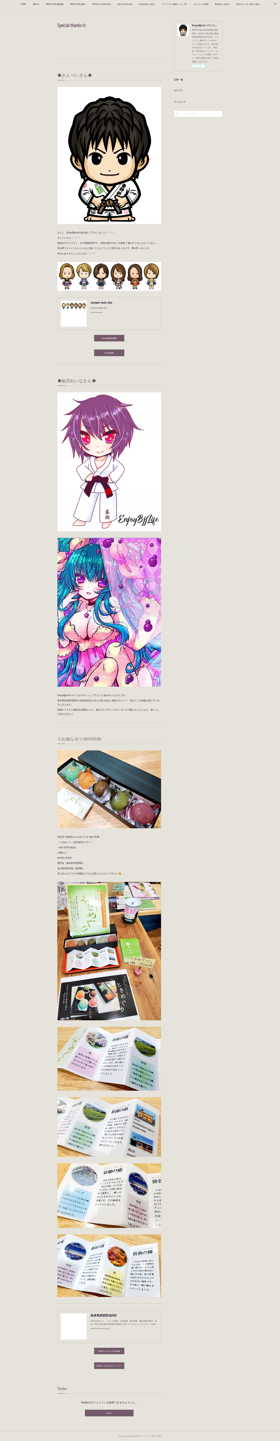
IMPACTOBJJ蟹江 (78, 4)
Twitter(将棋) (109, 353)
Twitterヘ (109, 1413)
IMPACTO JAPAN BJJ (101, 4)
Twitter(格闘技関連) (109, 338)
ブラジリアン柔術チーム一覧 (174, 4)
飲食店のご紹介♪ (222, 4)
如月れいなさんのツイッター (109, 1365)
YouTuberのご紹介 (147, 4)
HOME (23, 4)
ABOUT (36, 4)
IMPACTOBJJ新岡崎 (55, 4)
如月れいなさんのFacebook (109, 1351)
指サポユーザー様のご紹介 (248, 4)
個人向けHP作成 (125, 4)
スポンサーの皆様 (201, 4)
